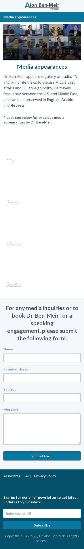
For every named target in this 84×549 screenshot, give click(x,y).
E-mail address (15, 369)
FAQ (27, 476)
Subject (9, 389)
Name (8, 349)
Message (10, 409)
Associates (11, 476)
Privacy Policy (45, 476)
